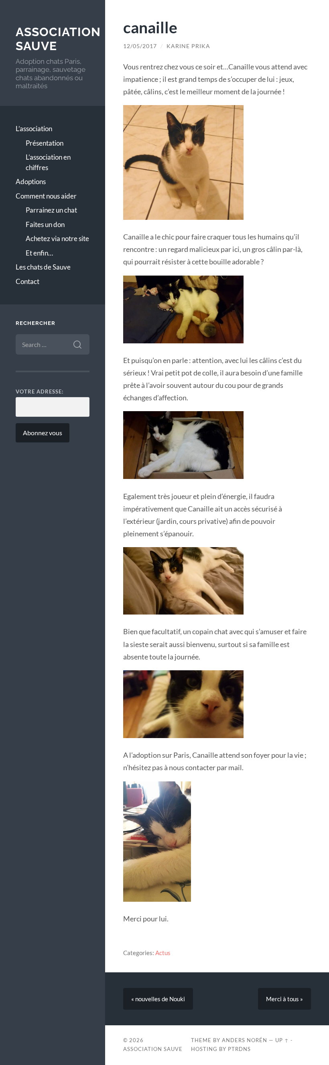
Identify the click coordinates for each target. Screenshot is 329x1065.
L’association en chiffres (48, 162)
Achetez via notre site (57, 238)
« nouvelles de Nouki (158, 998)
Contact (27, 281)
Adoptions (31, 181)
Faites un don (45, 224)
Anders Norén (244, 1040)
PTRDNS (239, 1049)
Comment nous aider (46, 196)
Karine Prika (188, 46)
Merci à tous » (284, 998)
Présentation (44, 143)
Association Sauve (153, 1049)
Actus (163, 952)
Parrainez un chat (51, 210)
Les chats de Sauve (43, 267)
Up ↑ (282, 1040)
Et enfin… (39, 253)
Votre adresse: (39, 391)
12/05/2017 (140, 46)
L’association (34, 128)
